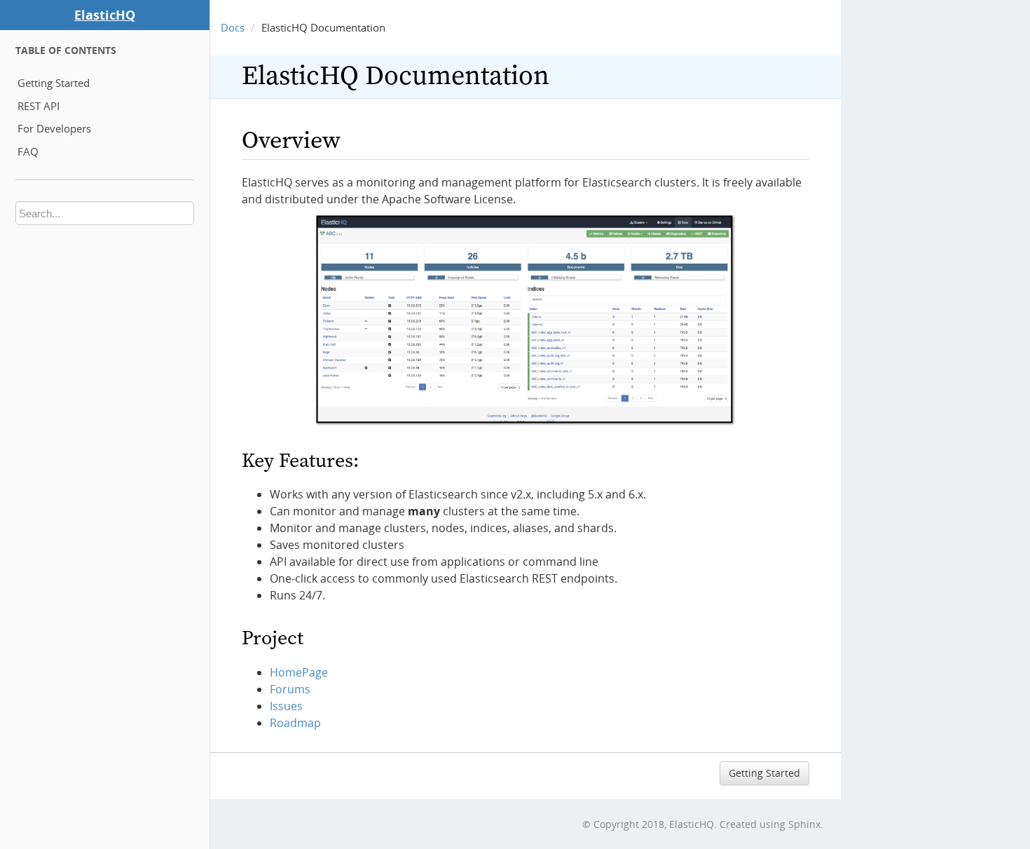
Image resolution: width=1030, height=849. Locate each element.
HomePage (299, 672)
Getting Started (54, 83)
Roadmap (295, 723)
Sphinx (804, 824)
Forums (290, 689)
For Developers (54, 128)
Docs (233, 27)
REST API (39, 106)
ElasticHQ (104, 14)
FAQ (28, 151)
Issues (286, 706)
